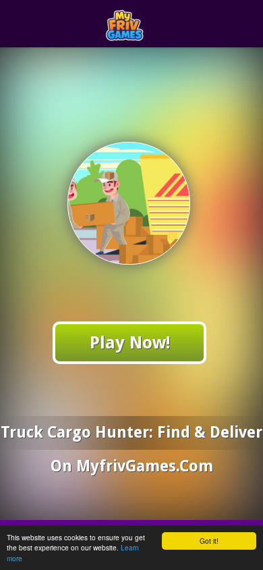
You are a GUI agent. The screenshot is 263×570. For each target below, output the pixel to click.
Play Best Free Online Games (156, 24)
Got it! (209, 541)
